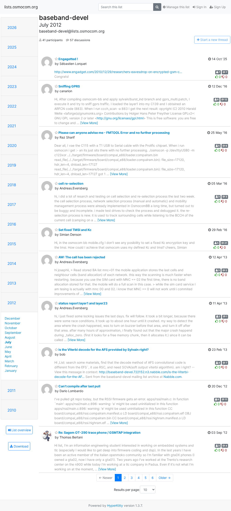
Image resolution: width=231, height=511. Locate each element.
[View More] (89, 123)
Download (20, 446)
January (11, 370)
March (9, 361)
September (13, 332)
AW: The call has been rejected (81, 257)
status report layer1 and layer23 (82, 303)
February (11, 366)
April (8, 356)
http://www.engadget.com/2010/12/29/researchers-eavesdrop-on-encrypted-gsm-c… (118, 72)
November (12, 323)
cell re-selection (70, 183)
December (12, 318)
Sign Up (219, 7)
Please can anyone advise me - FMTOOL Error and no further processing (114, 132)
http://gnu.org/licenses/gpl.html (120, 118)
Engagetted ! (68, 59)
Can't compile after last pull (79, 386)
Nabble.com (173, 377)
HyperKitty (115, 505)
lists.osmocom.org (21, 7)
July (8, 342)
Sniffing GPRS (69, 86)
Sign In (200, 7)
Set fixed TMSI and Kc (74, 230)
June (8, 347)
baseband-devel (63, 17)
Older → (165, 478)
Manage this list (177, 7)
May (8, 351)
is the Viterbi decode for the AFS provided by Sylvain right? (103, 349)
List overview (21, 430)
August (10, 337)
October (11, 328)
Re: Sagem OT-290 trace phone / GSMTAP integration (99, 432)
